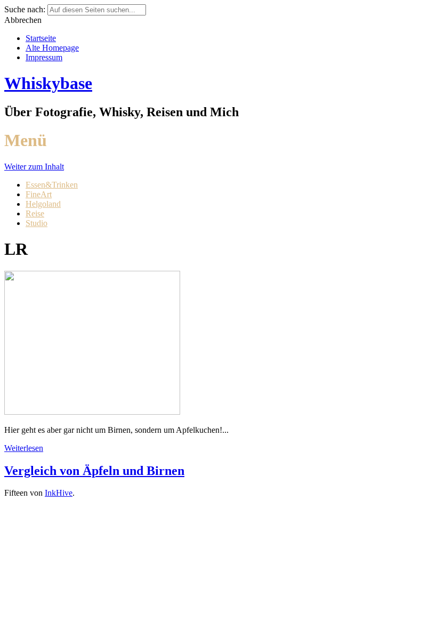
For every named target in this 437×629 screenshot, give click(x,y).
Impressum (44, 57)
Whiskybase (48, 83)
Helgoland (43, 203)
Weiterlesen (23, 448)
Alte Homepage (52, 47)
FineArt (39, 194)
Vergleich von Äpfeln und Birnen (94, 471)
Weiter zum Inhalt (34, 166)
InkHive (58, 492)
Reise (35, 213)
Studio (36, 223)
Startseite (41, 38)
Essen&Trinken (52, 184)
